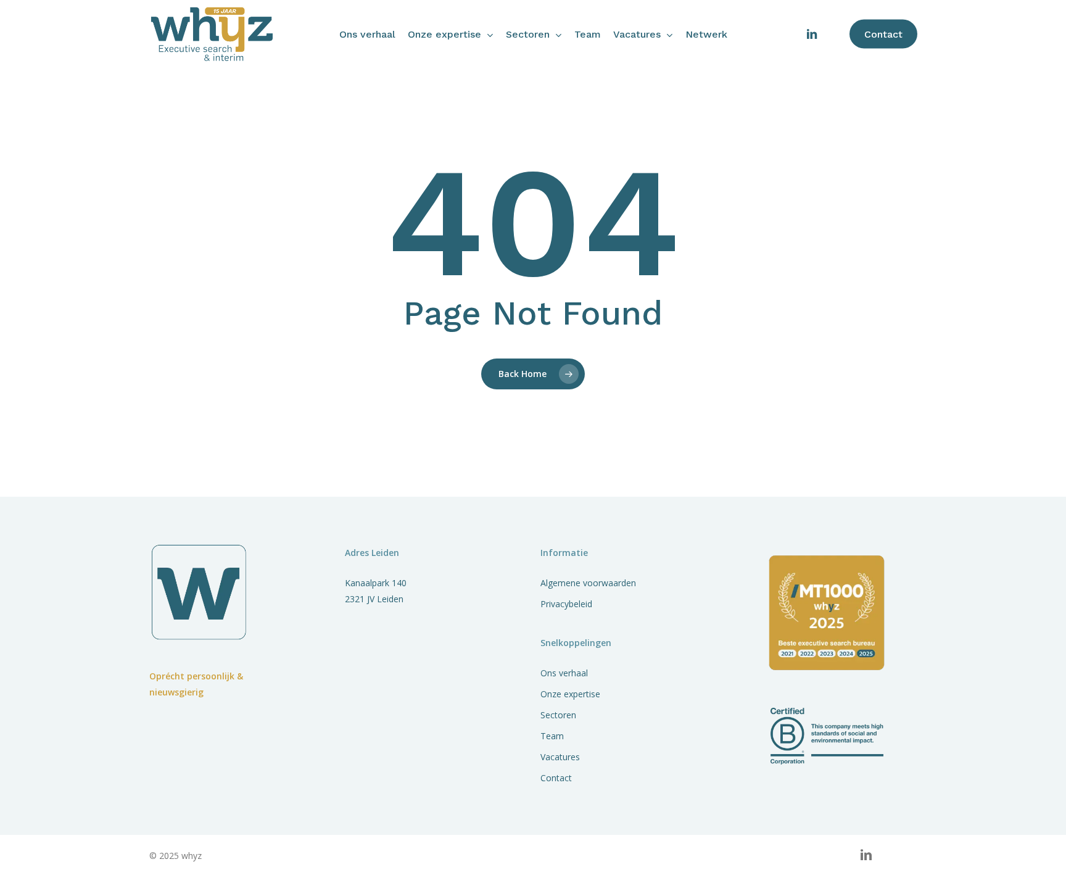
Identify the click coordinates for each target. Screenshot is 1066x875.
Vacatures (560, 757)
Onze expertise (570, 694)
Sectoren (558, 715)
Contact (556, 778)
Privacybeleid (566, 604)
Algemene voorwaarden (588, 583)
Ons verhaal (564, 673)
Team (552, 736)
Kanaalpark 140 (376, 583)
